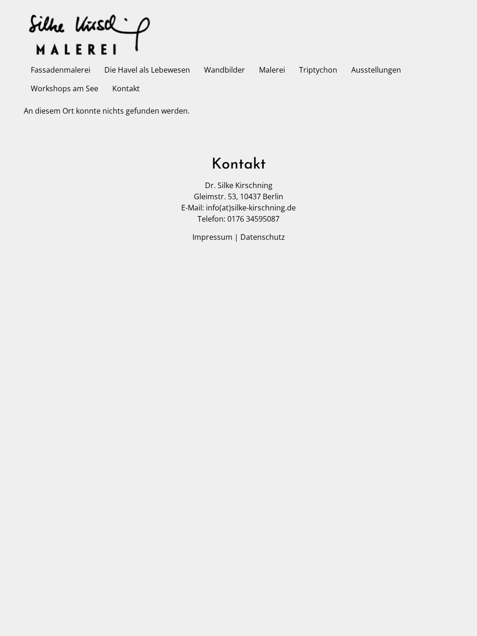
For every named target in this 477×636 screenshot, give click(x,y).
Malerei (272, 70)
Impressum (212, 237)
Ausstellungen (376, 70)
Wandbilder (224, 70)
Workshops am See (64, 88)
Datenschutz (262, 237)
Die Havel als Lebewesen (147, 70)
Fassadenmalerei (60, 70)
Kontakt (126, 88)
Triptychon (318, 70)
